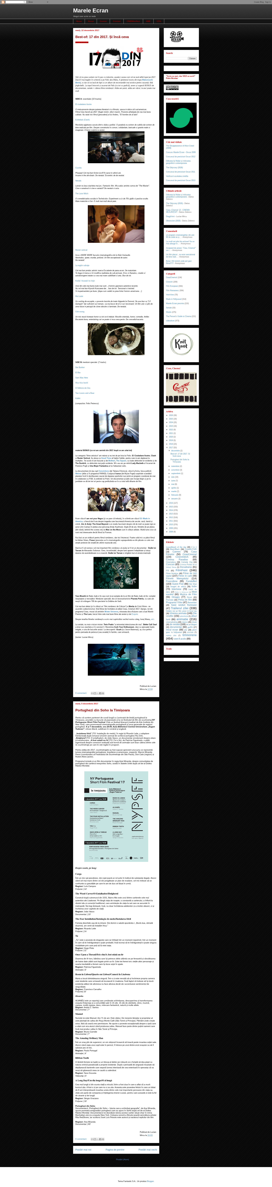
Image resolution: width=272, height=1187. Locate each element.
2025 (171, 419)
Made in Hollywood (173, 299)
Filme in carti (185, 576)
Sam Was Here (81, 378)
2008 (171, 532)
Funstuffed (191, 581)
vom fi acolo (180, 639)
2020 (171, 437)
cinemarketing (172, 622)
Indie (194, 586)
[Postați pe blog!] (95, 693)
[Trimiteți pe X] (97, 693)
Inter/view (170, 295)
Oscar (189, 597)
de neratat (175, 624)
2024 (171, 422)
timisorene (189, 635)
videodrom (170, 321)
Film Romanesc (172, 290)
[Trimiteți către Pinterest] (103, 693)
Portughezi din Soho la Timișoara (102, 710)
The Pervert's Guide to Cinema (178, 316)
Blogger (150, 1181)
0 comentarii (80, 693)
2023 (171, 426)
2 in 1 (194, 547)
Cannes (176, 551)
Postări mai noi (83, 1149)
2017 (171, 447)
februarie (175, 495)
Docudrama (186, 567)
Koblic (77, 398)
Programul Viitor (174, 602)
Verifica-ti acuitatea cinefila (177, 176)
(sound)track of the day (176, 547)
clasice (185, 622)
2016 (171, 503)
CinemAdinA (182, 557)
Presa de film (185, 600)
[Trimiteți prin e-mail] (92, 693)
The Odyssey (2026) (174, 167)
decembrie (175, 451)
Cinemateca (171, 562)
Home (79, 21)
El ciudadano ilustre (83, 104)
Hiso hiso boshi (81, 383)
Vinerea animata (178, 613)
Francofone (172, 581)
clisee (194, 622)
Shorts (168, 312)
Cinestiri (169, 282)
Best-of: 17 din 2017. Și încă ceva (102, 37)
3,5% (159, 21)
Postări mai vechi (148, 1149)
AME (148, 21)
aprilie (174, 488)
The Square (121, 461)
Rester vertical (81, 250)
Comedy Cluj (186, 562)
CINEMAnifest (133, 21)
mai (173, 484)
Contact (117, 21)
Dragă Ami (170, 216)
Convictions (104, 471)
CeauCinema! (171, 277)
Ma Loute (79, 296)
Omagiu (176, 597)
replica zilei (171, 635)
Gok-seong (80, 312)
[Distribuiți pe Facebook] (100, 693)
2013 (171, 514)
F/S (167, 571)
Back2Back (175, 549)
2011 (171, 521)
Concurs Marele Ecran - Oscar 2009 (181, 152)
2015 (171, 507)
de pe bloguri (191, 624)
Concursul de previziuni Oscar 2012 (180, 157)
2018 (171, 444)
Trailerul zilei (179, 608)
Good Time (106, 458)
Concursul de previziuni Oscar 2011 (180, 172)
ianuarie (174, 499)
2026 (171, 415)
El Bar (77, 373)
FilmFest (181, 570)
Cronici (103, 21)
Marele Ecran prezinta (175, 303)
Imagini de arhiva (178, 587)
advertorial (184, 616)
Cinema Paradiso (177, 559)
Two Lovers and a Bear (84, 393)
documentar (176, 627)
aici (152, 619)
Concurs (170, 564)
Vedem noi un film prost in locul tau (181, 611)
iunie (173, 481)
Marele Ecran (90, 10)
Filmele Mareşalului (177, 578)
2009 (171, 528)
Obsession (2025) (173, 221)
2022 (171, 430)
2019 (171, 440)
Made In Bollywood (181, 592)
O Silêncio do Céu (82, 388)
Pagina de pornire (115, 1149)
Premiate (169, 600)
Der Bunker (80, 367)
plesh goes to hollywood (181, 631)
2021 (171, 433)
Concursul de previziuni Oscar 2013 (180, 180)
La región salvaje (82, 265)
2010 (171, 524)
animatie (182, 619)
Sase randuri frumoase (184, 605)
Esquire (135, 614)
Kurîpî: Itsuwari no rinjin (85, 281)
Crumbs (78, 168)
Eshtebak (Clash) (82, 120)
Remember (192, 602)
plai (185, 630)
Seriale (169, 308)
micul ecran (172, 630)
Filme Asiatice (172, 573)
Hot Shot (193, 584)
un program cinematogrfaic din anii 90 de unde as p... (180, 236)
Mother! (111, 461)
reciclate (190, 632)
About (91, 21)
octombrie (175, 470)
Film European (172, 286)
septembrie (176, 473)
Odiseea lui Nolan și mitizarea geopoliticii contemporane (178, 162)
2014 (171, 510)
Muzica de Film (188, 594)
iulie (173, 477)
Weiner (78, 474)
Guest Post (177, 584)
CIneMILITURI (191, 549)
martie (174, 491)
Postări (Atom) (122, 1159)
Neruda (78, 181)
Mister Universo (111, 612)
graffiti (190, 627)
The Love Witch (81, 193)
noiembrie (175, 466)
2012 (171, 517)
